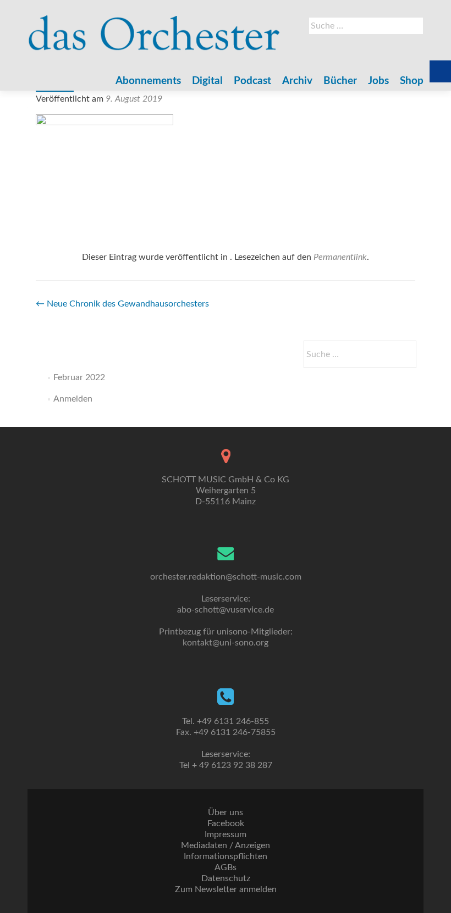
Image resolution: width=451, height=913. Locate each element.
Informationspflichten (225, 856)
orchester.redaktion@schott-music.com (225, 576)
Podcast (252, 81)
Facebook (225, 823)
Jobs (378, 81)
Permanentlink (340, 257)
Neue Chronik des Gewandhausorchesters (122, 303)
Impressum (225, 834)
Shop (412, 81)
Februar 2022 (79, 377)
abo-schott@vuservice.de (225, 609)
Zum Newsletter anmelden (226, 889)
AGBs (226, 867)
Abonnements (148, 81)
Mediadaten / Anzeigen (225, 845)
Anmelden (72, 398)
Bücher (340, 81)
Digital (207, 81)
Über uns (225, 812)
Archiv (297, 81)
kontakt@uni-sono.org (225, 642)
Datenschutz (225, 878)
